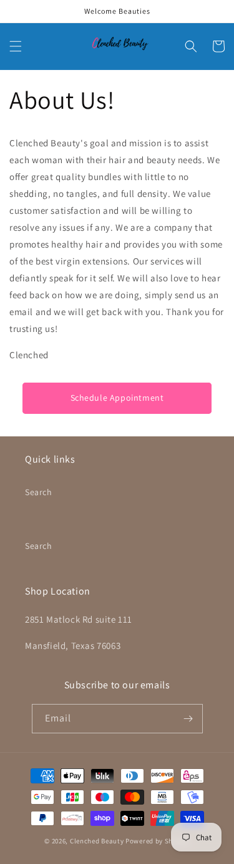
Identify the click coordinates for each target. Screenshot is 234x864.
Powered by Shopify (157, 840)
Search (38, 492)
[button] (15, 46)
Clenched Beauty (97, 840)
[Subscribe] (188, 718)
